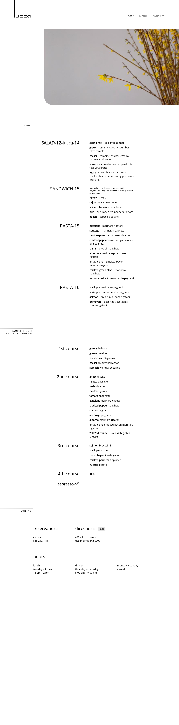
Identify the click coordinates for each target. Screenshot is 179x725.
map (101, 528)
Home (130, 16)
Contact (158, 16)
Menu (143, 16)
